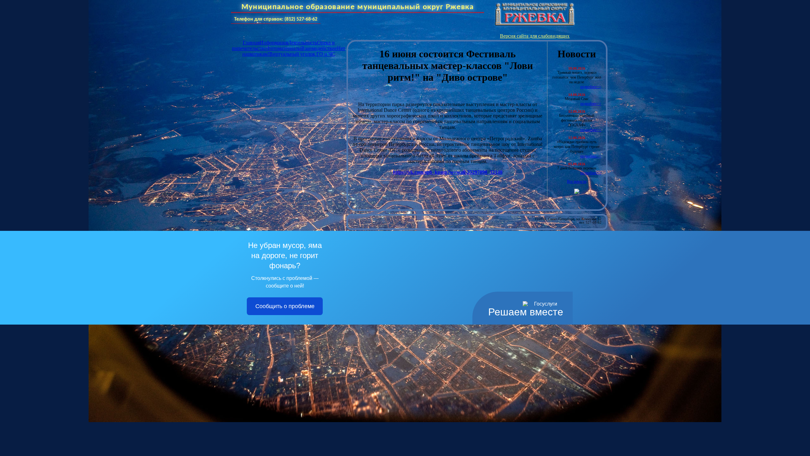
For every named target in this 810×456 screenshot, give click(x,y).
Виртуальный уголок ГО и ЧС (302, 54)
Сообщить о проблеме (285, 306)
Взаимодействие (319, 48)
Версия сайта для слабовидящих (535, 36)
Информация (274, 42)
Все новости (576, 181)
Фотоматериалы (283, 48)
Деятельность (302, 42)
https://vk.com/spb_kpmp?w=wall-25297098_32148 (447, 172)
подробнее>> (590, 87)
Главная (251, 42)
